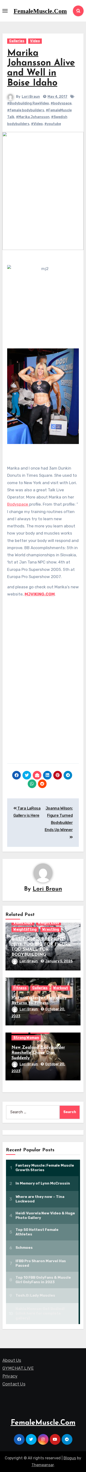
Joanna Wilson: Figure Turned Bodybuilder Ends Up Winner (59, 819)
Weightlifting (25, 929)
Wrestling (50, 929)
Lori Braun (31, 97)
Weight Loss (48, 923)
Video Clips (22, 923)
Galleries (16, 41)
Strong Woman (26, 1038)
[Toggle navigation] (5, 10)
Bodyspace (18, 504)
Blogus (70, 1458)
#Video (37, 124)
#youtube (52, 124)
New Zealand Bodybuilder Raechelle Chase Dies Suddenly (38, 1052)
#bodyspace (61, 103)
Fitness (20, 988)
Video (35, 41)
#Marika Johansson (32, 117)
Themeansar (43, 1465)
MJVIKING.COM (40, 594)
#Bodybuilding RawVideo (28, 103)
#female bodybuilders (25, 110)
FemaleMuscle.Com (40, 11)
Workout (60, 988)
